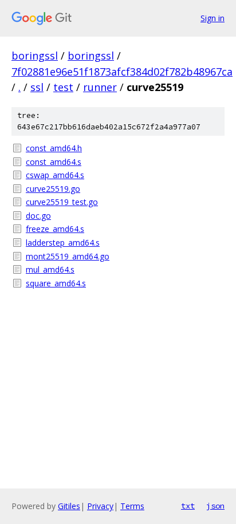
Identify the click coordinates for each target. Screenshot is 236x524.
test (63, 87)
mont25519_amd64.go (67, 256)
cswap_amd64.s (55, 175)
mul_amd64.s (50, 269)
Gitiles (69, 506)
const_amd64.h (54, 148)
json (215, 506)
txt (188, 506)
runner (100, 87)
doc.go (38, 215)
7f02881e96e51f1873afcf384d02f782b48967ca (122, 71)
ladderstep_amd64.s (63, 242)
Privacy (100, 506)
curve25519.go (53, 188)
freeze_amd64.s (55, 228)
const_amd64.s (53, 161)
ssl (37, 87)
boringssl (34, 55)
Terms (132, 506)
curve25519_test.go (62, 201)
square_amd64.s (56, 283)
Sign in (212, 18)
